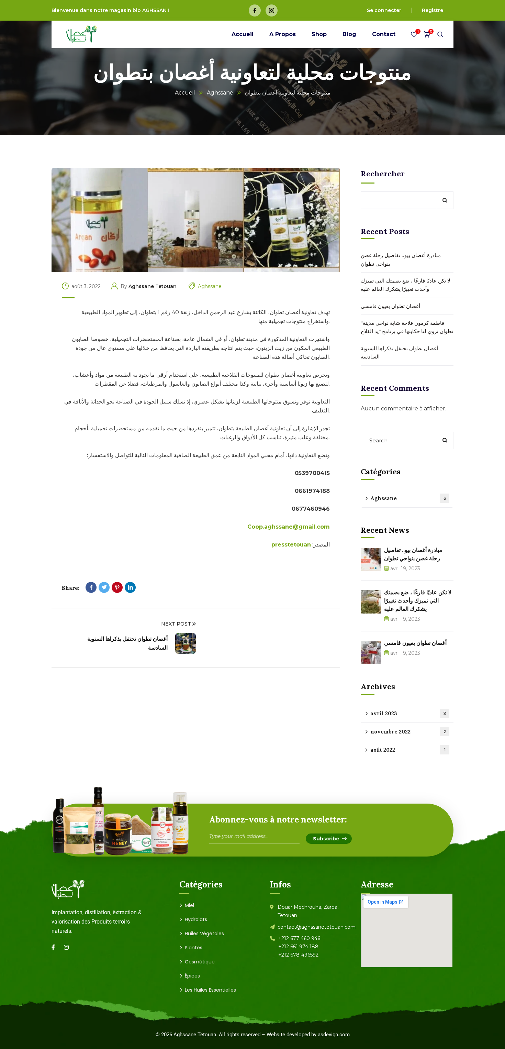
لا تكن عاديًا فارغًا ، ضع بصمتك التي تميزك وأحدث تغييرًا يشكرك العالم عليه (405, 284)
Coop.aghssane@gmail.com (288, 526)
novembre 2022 (408, 731)
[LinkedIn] (130, 587)
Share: (70, 588)
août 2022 (408, 750)
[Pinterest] (117, 587)
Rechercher (383, 173)
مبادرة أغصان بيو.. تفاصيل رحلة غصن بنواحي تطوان (401, 259)
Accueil (185, 92)
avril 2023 (408, 713)
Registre (432, 10)
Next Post (176, 624)
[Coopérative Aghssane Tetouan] (81, 34)
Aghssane (220, 92)
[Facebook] (91, 587)
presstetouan (291, 544)
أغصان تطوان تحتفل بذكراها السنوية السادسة (399, 352)
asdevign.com (334, 1034)
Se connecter (384, 10)
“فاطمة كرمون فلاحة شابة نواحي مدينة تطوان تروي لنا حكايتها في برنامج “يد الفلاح (407, 327)
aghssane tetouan (152, 286)
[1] (414, 36)
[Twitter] (104, 587)
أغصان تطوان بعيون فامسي (390, 306)
